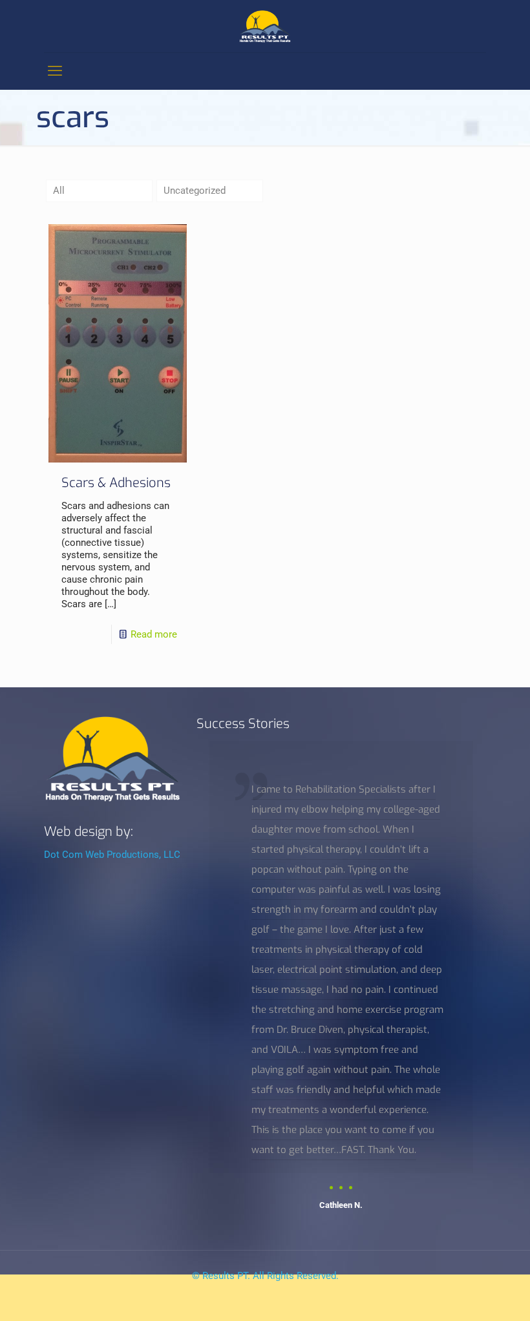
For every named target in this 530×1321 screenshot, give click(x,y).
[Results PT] (265, 26)
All (59, 190)
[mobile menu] (55, 71)
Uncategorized (195, 190)
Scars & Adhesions (116, 483)
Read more (154, 634)
